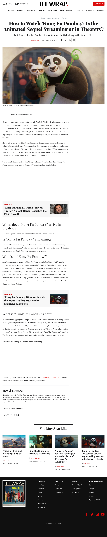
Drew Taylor (86, 463)
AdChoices (75, 492)
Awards (20, 10)
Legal (74, 481)
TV (3, 10)
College (91, 489)
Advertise (41, 489)
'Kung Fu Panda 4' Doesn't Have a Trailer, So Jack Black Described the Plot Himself (25, 211)
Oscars (91, 496)
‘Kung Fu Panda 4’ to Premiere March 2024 (39, 452)
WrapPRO (31, 10)
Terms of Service (77, 485)
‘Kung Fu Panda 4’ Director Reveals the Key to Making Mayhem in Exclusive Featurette (24, 300)
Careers (40, 496)
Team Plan (58, 489)
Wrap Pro (59, 481)
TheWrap (42, 481)
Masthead (41, 500)
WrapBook (41, 507)
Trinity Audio (22, 114)
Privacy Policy (76, 489)
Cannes (91, 485)
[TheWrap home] (53, 4)
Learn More (58, 492)
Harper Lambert (35, 458)
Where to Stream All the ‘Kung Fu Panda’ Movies (12, 453)
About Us (41, 485)
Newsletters (23, 4)
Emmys (91, 492)
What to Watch (66, 10)
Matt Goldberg (61, 466)
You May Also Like (53, 428)
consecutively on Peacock (50, 377)
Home (43, 18)
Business (100, 10)
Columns (79, 10)
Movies (11, 10)
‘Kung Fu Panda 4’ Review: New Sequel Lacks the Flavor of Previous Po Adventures (65, 456)
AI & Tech (90, 10)
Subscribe (99, 4)
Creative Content (53, 18)
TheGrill (41, 10)
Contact (40, 492)
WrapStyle (52, 10)
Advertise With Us (95, 500)
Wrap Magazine (96, 481)
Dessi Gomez (35, 40)
